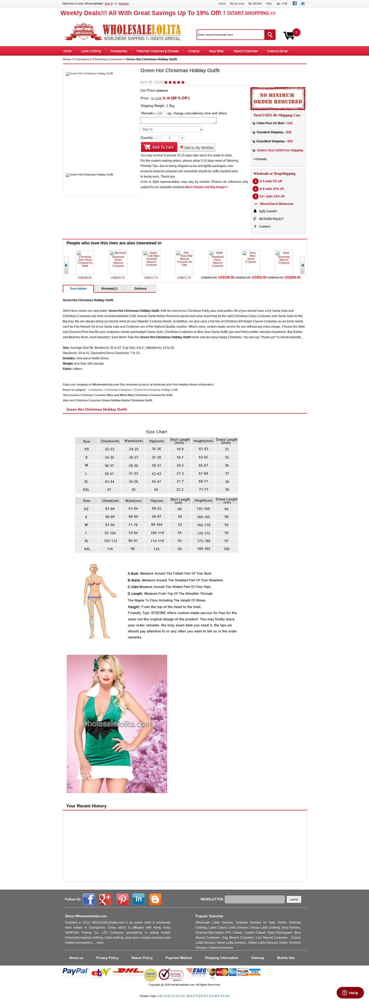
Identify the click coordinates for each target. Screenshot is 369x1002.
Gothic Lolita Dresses (263, 942)
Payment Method (179, 958)
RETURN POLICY (271, 219)
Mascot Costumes (245, 51)
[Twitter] (303, 4)
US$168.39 (85, 277)
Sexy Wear (216, 51)
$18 (289, 123)
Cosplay (194, 51)
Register (123, 3)
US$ (284, 3)
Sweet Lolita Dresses (232, 942)
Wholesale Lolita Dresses (214, 922)
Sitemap (257, 958)
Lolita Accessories (220, 947)
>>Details (260, 159)
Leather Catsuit (255, 932)
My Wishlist (255, 3)
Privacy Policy (107, 958)
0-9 (227, 995)
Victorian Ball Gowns (210, 932)
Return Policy (142, 958)
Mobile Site (286, 958)
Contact (264, 226)
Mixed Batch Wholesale (276, 204)
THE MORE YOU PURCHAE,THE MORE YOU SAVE (125, 31)
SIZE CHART (268, 211)
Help (269, 3)
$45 (290, 141)
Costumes (82, 59)
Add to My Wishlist (198, 148)
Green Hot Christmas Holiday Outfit (156, 389)
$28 (288, 132)
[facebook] (295, 4)
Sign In (109, 3)
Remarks (147, 113)
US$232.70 (118, 277)
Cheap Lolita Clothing (265, 927)
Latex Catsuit (218, 927)
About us (76, 958)
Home (222, 3)
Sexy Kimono (291, 927)
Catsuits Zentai (277, 51)
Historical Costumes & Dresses (158, 51)
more (100, 942)
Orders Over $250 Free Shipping (280, 150)
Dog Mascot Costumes (238, 937)
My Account (237, 3)
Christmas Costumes (108, 59)
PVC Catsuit (234, 932)
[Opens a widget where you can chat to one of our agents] (350, 993)
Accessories (118, 51)
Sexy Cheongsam (280, 932)
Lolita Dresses (238, 927)
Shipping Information (221, 958)
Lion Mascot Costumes (272, 937)
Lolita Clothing (91, 51)
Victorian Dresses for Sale (255, 922)
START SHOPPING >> (252, 12)
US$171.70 (151, 277)
